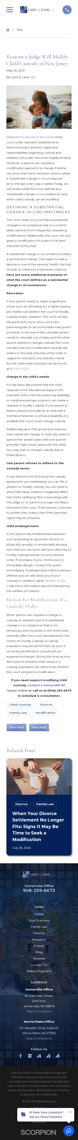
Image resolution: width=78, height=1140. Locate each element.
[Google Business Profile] (30, 1056)
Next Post (39, 727)
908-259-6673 (39, 890)
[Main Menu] (9, 10)
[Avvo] (39, 1056)
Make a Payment (39, 971)
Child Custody (20, 704)
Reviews (39, 958)
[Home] (37, 9)
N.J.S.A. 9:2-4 (19, 369)
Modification (45, 712)
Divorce (46, 704)
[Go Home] (7, 29)
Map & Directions (39, 1011)
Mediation (39, 939)
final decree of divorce (34, 137)
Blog (39, 952)
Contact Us (39, 965)
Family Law (18, 712)
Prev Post (16, 727)
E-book (39, 946)
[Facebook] (21, 1056)
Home (39, 914)
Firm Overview (39, 920)
